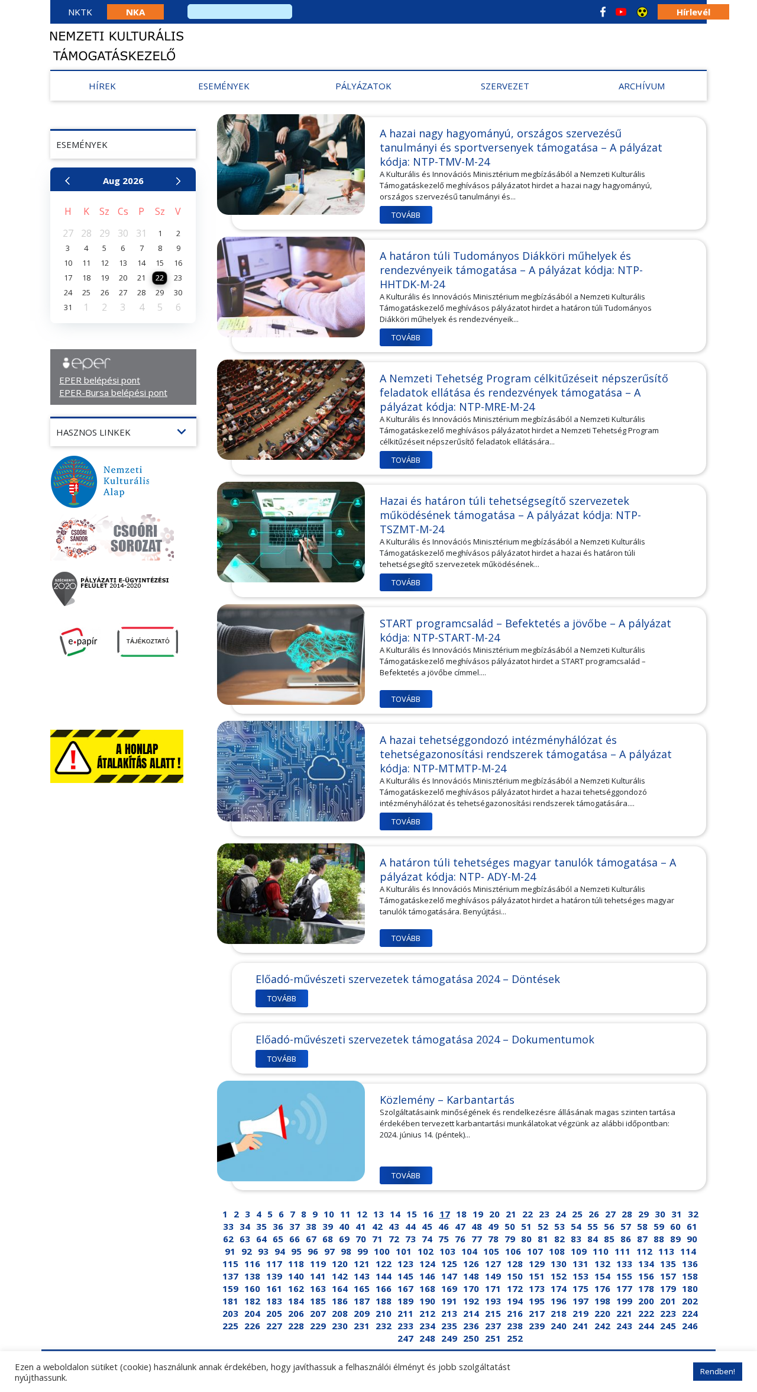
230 (340, 1326)
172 (515, 1288)
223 (668, 1313)
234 (427, 1326)
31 (676, 1214)
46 (443, 1226)
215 (493, 1313)
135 (668, 1263)
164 (340, 1288)
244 (646, 1326)
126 (471, 1263)
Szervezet (505, 86)
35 (261, 1226)
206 (296, 1313)
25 (577, 1214)
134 (646, 1263)
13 (378, 1214)
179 (668, 1288)
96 (313, 1251)
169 (449, 1288)
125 (449, 1263)
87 (642, 1239)
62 (228, 1239)
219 (580, 1313)
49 (493, 1226)
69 (344, 1239)
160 (252, 1288)
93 (263, 1251)
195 (537, 1301)
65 (278, 1239)
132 (602, 1263)
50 (509, 1226)
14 (395, 1214)
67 (311, 1239)
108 (557, 1251)
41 (360, 1226)
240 (559, 1326)
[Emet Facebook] (603, 12)
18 (461, 1214)
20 (494, 1214)
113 (666, 1251)
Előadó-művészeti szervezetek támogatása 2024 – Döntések (407, 979)
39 (327, 1226)
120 (340, 1263)
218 (559, 1313)
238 (515, 1326)
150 (515, 1276)
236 (471, 1326)
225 (230, 1326)
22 (527, 1214)
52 (543, 1226)
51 (526, 1226)
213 (449, 1313)
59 (659, 1226)
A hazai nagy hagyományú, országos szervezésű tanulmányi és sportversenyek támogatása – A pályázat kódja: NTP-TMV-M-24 (521, 147)
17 (444, 1214)
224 (690, 1313)
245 (668, 1326)
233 (405, 1326)
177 (624, 1288)
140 (296, 1276)
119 (318, 1263)
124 (427, 1263)
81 (543, 1239)
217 (537, 1313)
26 (593, 1214)
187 (362, 1301)
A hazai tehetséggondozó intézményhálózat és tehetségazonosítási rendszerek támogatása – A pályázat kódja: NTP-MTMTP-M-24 (526, 754)
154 (602, 1276)
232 (384, 1326)
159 (230, 1288)
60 (675, 1226)
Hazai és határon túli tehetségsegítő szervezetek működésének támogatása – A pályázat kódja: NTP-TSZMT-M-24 (510, 515)
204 (252, 1313)
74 (427, 1239)
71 (377, 1239)
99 (362, 1251)
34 (245, 1226)
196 (559, 1301)
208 (340, 1313)
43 (394, 1226)
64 (261, 1239)
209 (362, 1313)
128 (515, 1263)
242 (602, 1326)
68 (327, 1239)
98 (346, 1251)
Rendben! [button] (717, 1371)
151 (537, 1276)
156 (646, 1276)
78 (493, 1239)
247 (405, 1338)
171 (493, 1288)
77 (476, 1239)
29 (643, 1214)
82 (559, 1239)
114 (688, 1251)
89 (675, 1239)
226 (252, 1326)
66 (294, 1239)
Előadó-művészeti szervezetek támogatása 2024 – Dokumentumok (424, 1039)
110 (601, 1251)
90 (692, 1239)
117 (274, 1263)
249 (449, 1338)
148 (471, 1276)
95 (296, 1251)
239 (537, 1326)
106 (513, 1251)
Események (224, 86)
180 (690, 1288)
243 (624, 1326)
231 (362, 1326)
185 (318, 1301)
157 (668, 1276)
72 (394, 1239)
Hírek (102, 86)
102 (426, 1251)
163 (318, 1288)
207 (318, 1313)
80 (526, 1239)
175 (580, 1288)
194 (515, 1301)
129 (537, 1263)
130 (559, 1263)
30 (660, 1214)
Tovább (406, 215)
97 (329, 1251)
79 (509, 1239)
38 (311, 1226)
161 (274, 1288)
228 (296, 1326)
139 (274, 1276)
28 (627, 1214)
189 (405, 1301)
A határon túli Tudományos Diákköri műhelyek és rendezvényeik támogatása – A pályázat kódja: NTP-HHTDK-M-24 (511, 270)
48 (476, 1226)
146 (427, 1276)
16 (428, 1214)
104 (469, 1251)
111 (622, 1251)
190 (427, 1301)
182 (252, 1301)
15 (411, 1214)
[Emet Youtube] (621, 12)
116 (252, 1263)
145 (405, 1276)
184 (296, 1301)
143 (362, 1276)
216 (515, 1313)
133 (624, 1263)
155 (624, 1276)
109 (579, 1251)
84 (592, 1239)
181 (230, 1301)
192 (471, 1301)
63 (245, 1239)
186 (340, 1301)
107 (535, 1251)
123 (405, 1263)
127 (493, 1263)
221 (624, 1313)
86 (625, 1239)
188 (384, 1301)
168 (427, 1288)
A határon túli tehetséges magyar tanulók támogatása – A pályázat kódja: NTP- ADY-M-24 (528, 869)
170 (471, 1288)
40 (344, 1226)
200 (646, 1301)
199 (624, 1301)
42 (377, 1226)
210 (384, 1313)
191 (449, 1301)
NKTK (80, 12)
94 (279, 1251)
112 (644, 1251)
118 (296, 1263)
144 (384, 1276)
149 (493, 1276)
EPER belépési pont (99, 380)
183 (274, 1301)
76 (460, 1239)
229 (318, 1326)
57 (625, 1226)
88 (659, 1239)
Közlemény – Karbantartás (447, 1100)
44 (410, 1226)
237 (493, 1326)
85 (609, 1239)
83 (576, 1239)
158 (690, 1276)
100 (382, 1251)
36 (278, 1226)
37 (294, 1226)
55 (592, 1226)
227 (274, 1326)
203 (230, 1313)
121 (362, 1263)
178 (646, 1288)
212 (427, 1313)
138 (252, 1276)
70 (360, 1239)
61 (692, 1226)
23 (544, 1214)
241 (580, 1326)
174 (559, 1288)
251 (493, 1338)
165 (362, 1288)
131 (580, 1263)
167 (405, 1288)
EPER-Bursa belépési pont (113, 392)
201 (668, 1301)
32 (693, 1214)
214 (471, 1313)
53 (559, 1226)
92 (246, 1251)
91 (230, 1251)
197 (580, 1301)
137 (230, 1276)
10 (328, 1214)
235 (449, 1326)
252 (515, 1338)
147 (449, 1276)
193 (493, 1301)
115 (230, 1263)
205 (274, 1313)
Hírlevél (693, 12)
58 (642, 1226)
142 (340, 1276)
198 (602, 1301)
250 (471, 1338)
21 (511, 1214)
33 (228, 1226)
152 (559, 1276)
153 (580, 1276)
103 (447, 1251)
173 (537, 1288)
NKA (135, 12)
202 (690, 1301)
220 (602, 1313)
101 (404, 1251)
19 (478, 1214)
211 (405, 1313)
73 (410, 1239)
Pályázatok (363, 86)
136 (690, 1263)
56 (609, 1226)
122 (384, 1263)
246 (690, 1326)
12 (362, 1214)
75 (443, 1239)
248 (427, 1338)
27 (610, 1214)
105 (491, 1251)
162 (296, 1288)
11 (345, 1214)
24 (560, 1214)
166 (384, 1288)
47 (460, 1226)
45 (427, 1226)
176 (602, 1288)
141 (318, 1276)
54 (576, 1226)
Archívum (642, 86)
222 (646, 1313)
